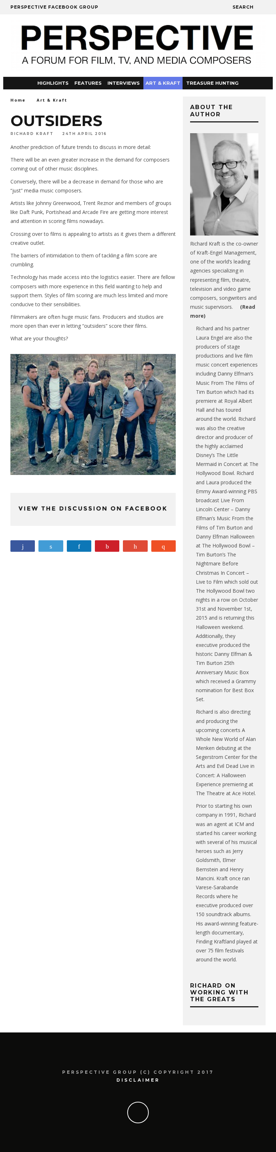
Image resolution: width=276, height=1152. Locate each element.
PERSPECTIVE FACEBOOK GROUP (54, 7)
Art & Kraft (163, 83)
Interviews (123, 83)
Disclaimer (138, 1080)
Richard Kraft (32, 133)
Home (18, 100)
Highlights (53, 83)
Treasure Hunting (212, 83)
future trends (76, 147)
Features (88, 83)
